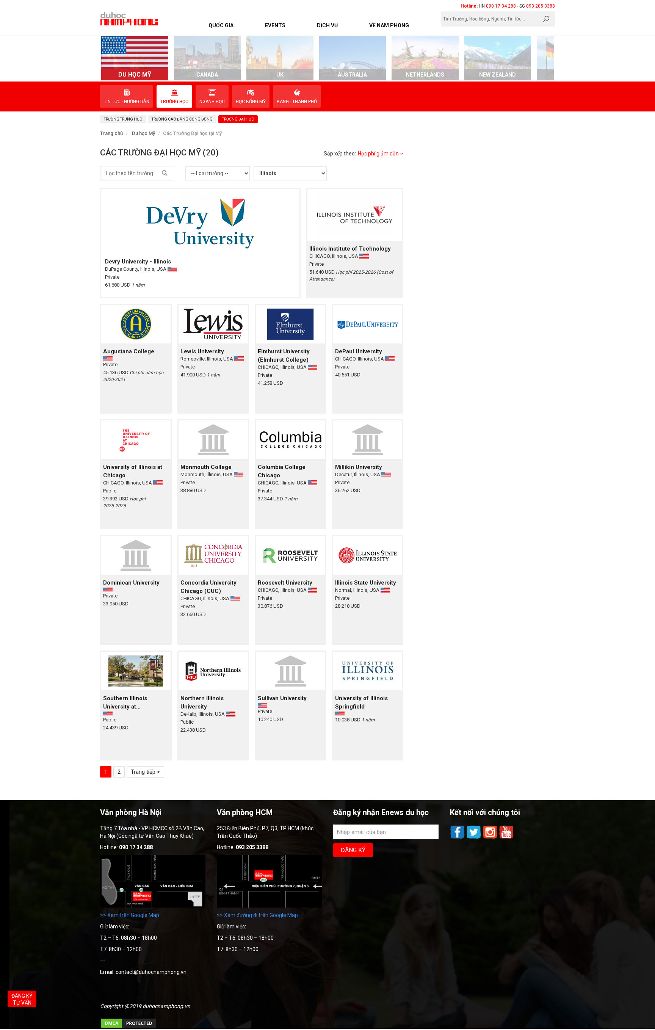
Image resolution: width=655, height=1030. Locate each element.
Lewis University (202, 351)
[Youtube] (506, 838)
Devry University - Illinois (138, 261)
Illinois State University (365, 582)
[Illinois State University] (368, 555)
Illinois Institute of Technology (350, 248)
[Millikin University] (368, 439)
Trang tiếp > (145, 771)
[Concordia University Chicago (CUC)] (213, 555)
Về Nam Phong (389, 25)
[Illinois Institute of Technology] (355, 214)
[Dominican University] (136, 555)
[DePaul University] (368, 324)
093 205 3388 (540, 6)
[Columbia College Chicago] (290, 439)
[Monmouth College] (213, 439)
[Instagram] (491, 838)
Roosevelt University (285, 582)
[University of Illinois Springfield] (368, 671)
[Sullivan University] (290, 671)
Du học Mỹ (143, 133)
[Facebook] (458, 838)
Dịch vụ (327, 25)
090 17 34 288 (501, 6)
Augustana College (128, 351)
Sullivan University (282, 698)
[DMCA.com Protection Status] (128, 1027)
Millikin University (358, 467)
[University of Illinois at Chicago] (136, 439)
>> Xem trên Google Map (129, 915)
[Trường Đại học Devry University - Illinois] (200, 221)
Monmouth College (206, 467)
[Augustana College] (136, 324)
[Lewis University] (213, 324)
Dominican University (131, 582)
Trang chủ (111, 133)
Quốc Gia (220, 25)
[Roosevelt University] (290, 555)
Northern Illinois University (202, 702)
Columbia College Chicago (282, 471)
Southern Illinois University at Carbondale (125, 703)
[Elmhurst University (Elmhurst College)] (290, 324)
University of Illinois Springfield (361, 702)
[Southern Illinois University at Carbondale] (136, 671)
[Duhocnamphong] (129, 18)
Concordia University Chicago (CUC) (208, 586)
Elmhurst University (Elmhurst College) (284, 355)
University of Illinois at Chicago (132, 471)
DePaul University (358, 351)
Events (275, 25)
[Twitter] (474, 838)
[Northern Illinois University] (213, 671)
